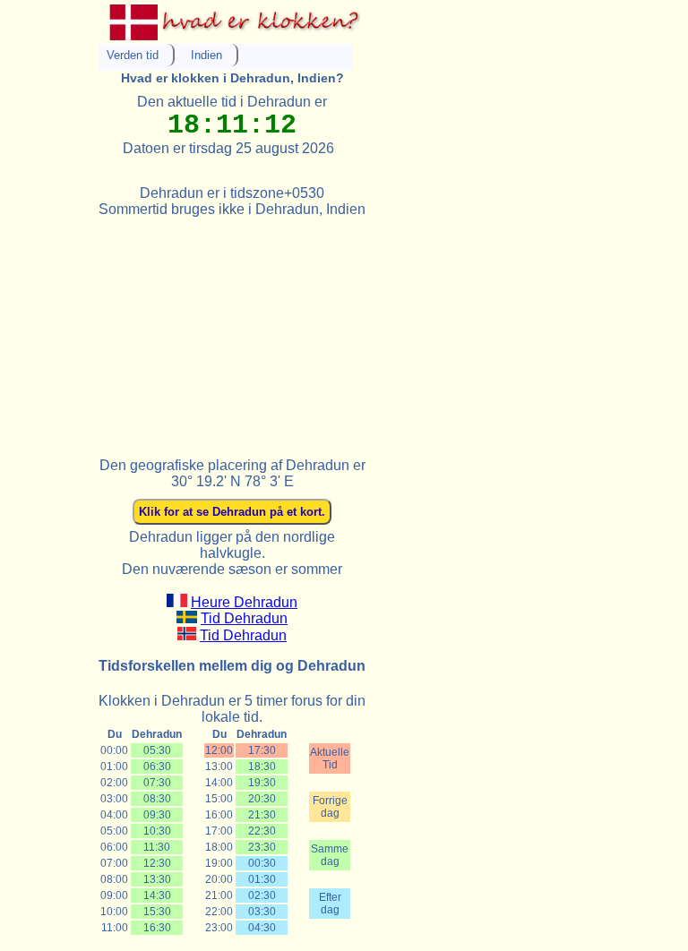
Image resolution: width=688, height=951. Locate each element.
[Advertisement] (232, 329)
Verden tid (133, 55)
